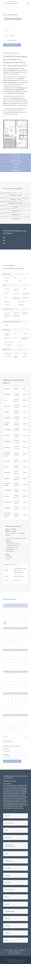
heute (15, 604)
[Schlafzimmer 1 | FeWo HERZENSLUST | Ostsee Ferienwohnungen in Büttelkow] (15, 208)
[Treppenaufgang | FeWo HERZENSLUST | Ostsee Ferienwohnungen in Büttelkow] (15, 201)
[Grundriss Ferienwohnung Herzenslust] (15, 134)
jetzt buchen (12, 45)
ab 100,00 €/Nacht (11, 40)
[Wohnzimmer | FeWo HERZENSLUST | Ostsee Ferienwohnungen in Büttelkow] (15, 192)
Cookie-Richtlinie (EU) (15, 953)
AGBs (16, 950)
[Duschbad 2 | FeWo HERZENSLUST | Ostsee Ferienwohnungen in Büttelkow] (15, 216)
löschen (26, 736)
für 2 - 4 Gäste (10, 35)
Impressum (22, 950)
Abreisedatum (6, 754)
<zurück (5, 604)
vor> (26, 604)
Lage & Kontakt (8, 950)
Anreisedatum (6, 748)
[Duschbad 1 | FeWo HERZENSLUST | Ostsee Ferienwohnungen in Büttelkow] (15, 204)
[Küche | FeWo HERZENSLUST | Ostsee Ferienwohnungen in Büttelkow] (15, 197)
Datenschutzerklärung (14, 952)
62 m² (7, 31)
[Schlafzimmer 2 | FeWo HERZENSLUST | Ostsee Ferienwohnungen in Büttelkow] (15, 212)
